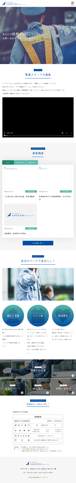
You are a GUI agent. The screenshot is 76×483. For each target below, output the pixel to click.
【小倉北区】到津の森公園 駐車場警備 (19, 196)
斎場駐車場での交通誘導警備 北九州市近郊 (55, 198)
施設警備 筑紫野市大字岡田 (15, 233)
